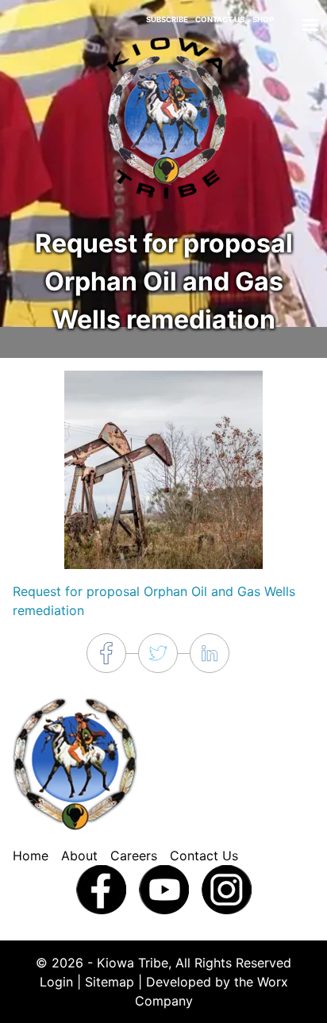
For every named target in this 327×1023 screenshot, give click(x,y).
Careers (133, 855)
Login (56, 982)
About (79, 855)
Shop (263, 19)
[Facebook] (101, 888)
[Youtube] (164, 888)
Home (30, 855)
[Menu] (309, 26)
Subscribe (167, 19)
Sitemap (109, 982)
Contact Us (219, 19)
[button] (163, 468)
